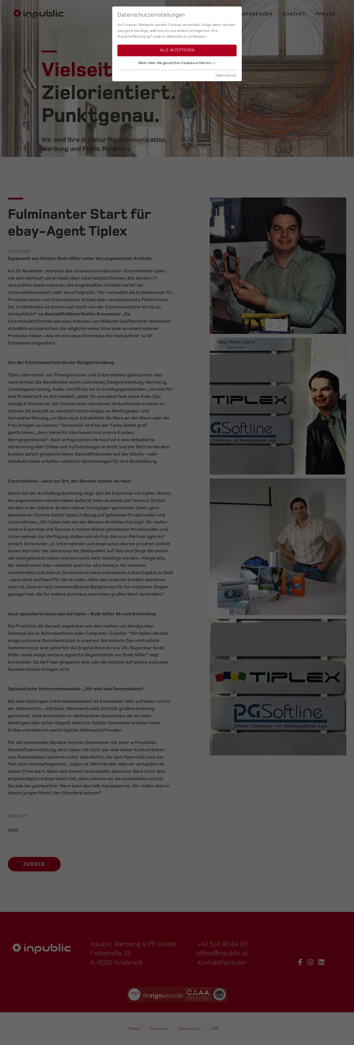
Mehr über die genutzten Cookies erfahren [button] (174, 63)
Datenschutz (226, 75)
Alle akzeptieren (177, 50)
